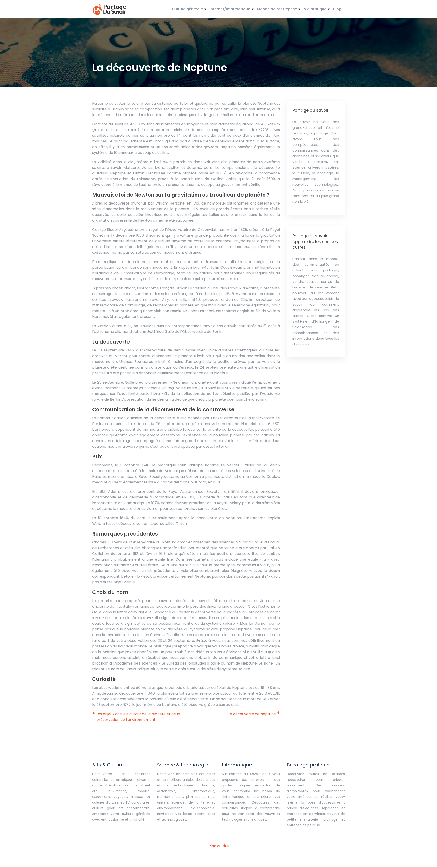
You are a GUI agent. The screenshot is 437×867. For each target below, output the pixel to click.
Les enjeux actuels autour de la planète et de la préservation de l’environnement (138, 716)
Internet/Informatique (230, 9)
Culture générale (187, 9)
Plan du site (218, 846)
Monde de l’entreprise (277, 9)
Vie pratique (315, 9)
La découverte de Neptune (252, 714)
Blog (337, 9)
